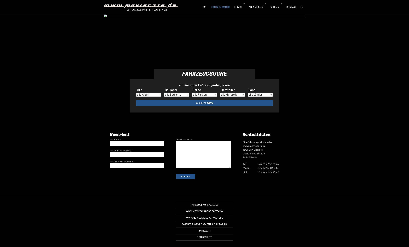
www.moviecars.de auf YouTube (204, 218)
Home (204, 7)
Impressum (204, 230)
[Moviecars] (141, 5)
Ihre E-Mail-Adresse (121, 150)
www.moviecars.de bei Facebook (204, 211)
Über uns (275, 7)
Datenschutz (204, 237)
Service (238, 7)
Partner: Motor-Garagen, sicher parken (204, 224)
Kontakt (291, 7)
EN (302, 7)
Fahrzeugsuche (220, 7)
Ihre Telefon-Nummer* (122, 161)
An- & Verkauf (256, 7)
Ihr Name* (115, 139)
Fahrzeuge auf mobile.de (204, 205)
